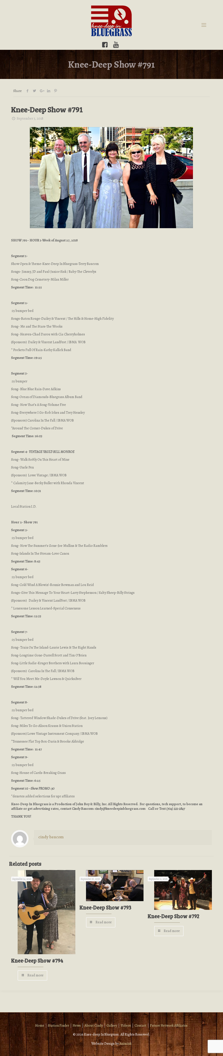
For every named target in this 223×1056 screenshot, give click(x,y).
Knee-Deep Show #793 (105, 907)
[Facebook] (104, 44)
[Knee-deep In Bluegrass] (111, 20)
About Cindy (93, 1025)
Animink (125, 1043)
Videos (126, 1025)
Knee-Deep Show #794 (37, 960)
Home (39, 1025)
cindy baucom (51, 837)
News (77, 1025)
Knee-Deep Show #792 (173, 916)
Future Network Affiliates (169, 1025)
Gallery (111, 1025)
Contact (140, 1025)
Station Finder (58, 1025)
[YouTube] (116, 44)
